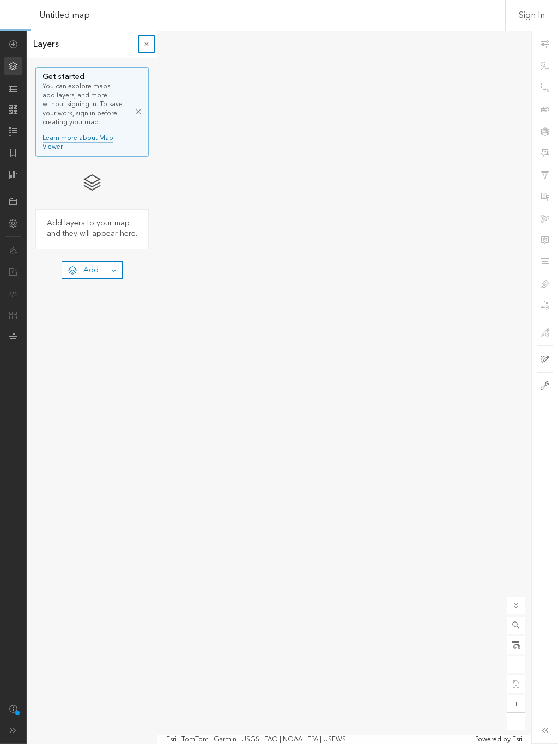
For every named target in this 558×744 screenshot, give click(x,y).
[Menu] (15, 15)
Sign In (532, 15)
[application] (279, 387)
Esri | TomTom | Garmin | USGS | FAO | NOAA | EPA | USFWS (256, 739)
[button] (516, 625)
